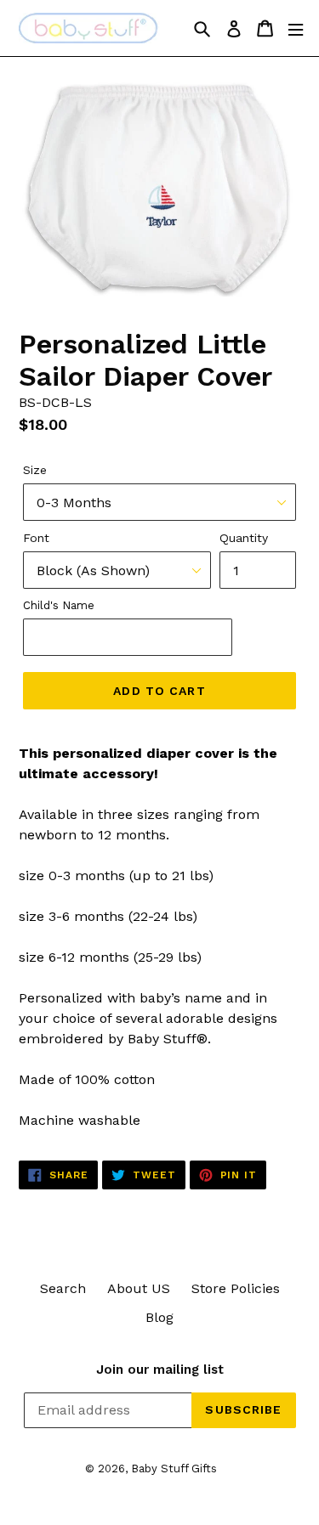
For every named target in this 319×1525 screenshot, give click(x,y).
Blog (159, 1317)
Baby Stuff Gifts (174, 1468)
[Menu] (295, 28)
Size (35, 470)
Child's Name (58, 605)
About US (138, 1288)
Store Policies (235, 1288)
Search (63, 1288)
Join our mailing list (160, 1369)
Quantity (243, 538)
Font (36, 538)
